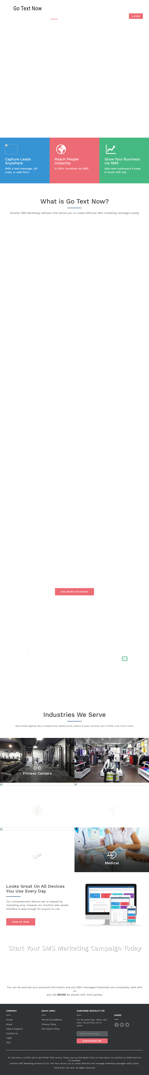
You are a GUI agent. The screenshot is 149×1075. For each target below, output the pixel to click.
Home (9, 1019)
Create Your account (74, 88)
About (9, 1024)
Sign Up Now (20, 922)
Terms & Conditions (51, 1019)
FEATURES (68, 16)
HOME (54, 16)
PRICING (103, 16)
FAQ (8, 1042)
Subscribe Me (92, 1041)
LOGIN (136, 16)
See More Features (74, 592)
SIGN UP (118, 16)
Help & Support (14, 1029)
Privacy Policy (48, 1024)
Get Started (74, 971)
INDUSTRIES (86, 16)
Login (9, 1038)
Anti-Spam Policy (50, 1029)
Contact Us (12, 1033)
